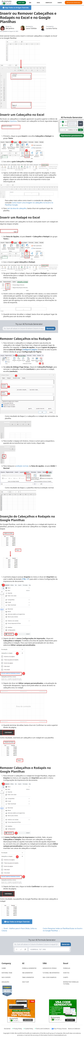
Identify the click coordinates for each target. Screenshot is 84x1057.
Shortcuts (49, 2)
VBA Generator (27, 973)
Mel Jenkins (10, 28)
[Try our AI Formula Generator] (71, 126)
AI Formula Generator (73, 2)
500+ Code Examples (49, 977)
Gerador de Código (50, 968)
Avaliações (5, 982)
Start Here (21, 2)
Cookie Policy (29, 1028)
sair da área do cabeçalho (16, 208)
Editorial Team (7, 973)
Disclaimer (7, 1028)
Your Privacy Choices (60, 1028)
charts (60, 2)
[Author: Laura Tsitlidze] (22, 28)
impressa (13, 121)
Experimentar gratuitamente (71, 135)
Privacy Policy (18, 1028)
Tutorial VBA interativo (51, 973)
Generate (50, 328)
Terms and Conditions (43, 1028)
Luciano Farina (51, 28)
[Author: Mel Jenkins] (2, 28)
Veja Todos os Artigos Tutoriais (17, 8)
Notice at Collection (74, 1028)
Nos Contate (6, 977)
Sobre (4, 968)
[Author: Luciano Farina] (42, 28)
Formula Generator (29, 968)
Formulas (66, 968)
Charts (65, 977)
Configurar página (29, 349)
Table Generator (28, 977)
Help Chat (25, 982)
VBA (30, 2)
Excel (38, 2)
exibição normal (22, 466)
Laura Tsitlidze (31, 28)
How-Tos (66, 973)
